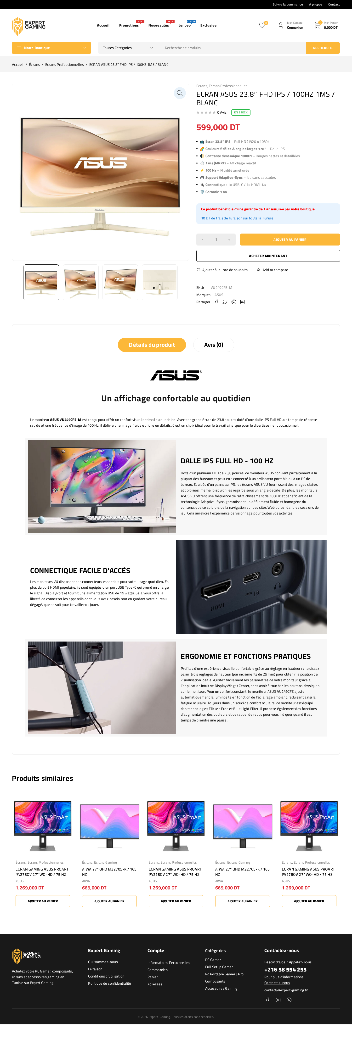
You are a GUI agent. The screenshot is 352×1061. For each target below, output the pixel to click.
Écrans (34, 64)
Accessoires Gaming (221, 988)
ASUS (219, 295)
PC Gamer (213, 959)
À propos (315, 4)
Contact (334, 4)
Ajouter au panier (290, 239)
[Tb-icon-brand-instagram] (278, 1000)
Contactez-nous (277, 982)
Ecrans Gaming (105, 862)
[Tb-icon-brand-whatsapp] (289, 1000)
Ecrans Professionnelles (64, 64)
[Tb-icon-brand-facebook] (267, 1000)
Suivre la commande (288, 4)
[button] (180, 93)
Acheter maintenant (268, 256)
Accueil (18, 64)
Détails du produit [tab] (152, 344)
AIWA (86, 881)
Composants (215, 981)
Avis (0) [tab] (213, 344)
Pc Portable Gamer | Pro (224, 974)
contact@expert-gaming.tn (286, 990)
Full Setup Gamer (219, 966)
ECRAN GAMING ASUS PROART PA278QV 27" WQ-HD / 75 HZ (42, 872)
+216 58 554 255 (285, 969)
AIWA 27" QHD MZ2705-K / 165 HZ (109, 872)
